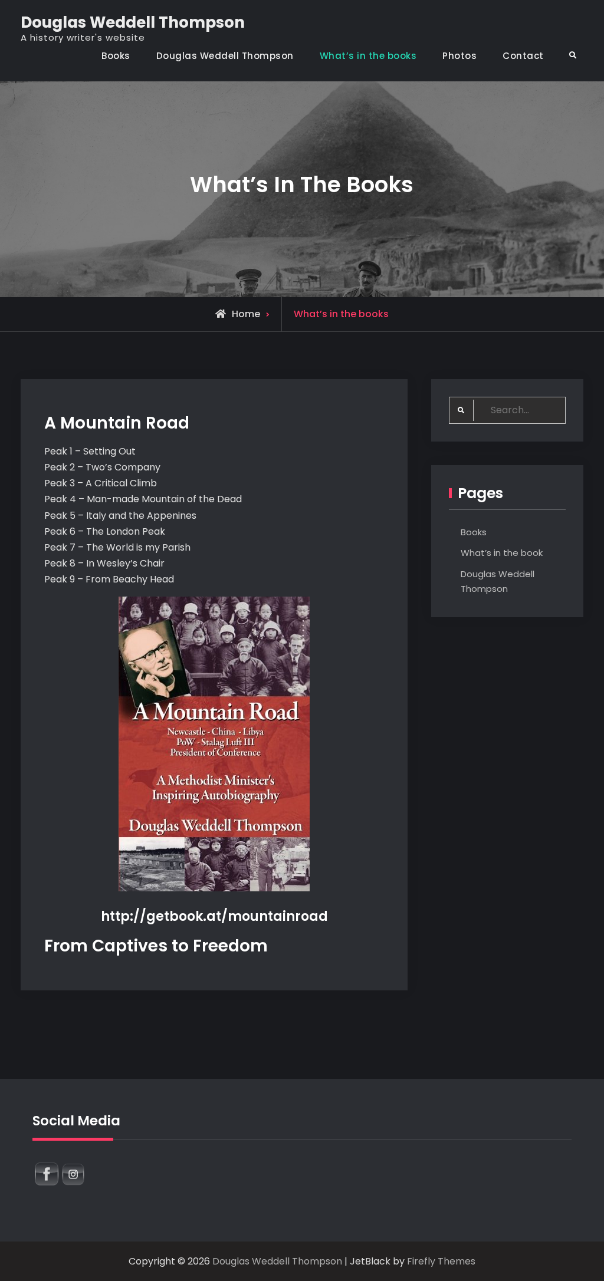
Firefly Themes (441, 1261)
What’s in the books (368, 56)
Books (115, 56)
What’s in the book (502, 552)
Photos (459, 56)
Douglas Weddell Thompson (133, 22)
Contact (523, 56)
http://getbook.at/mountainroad (214, 916)
